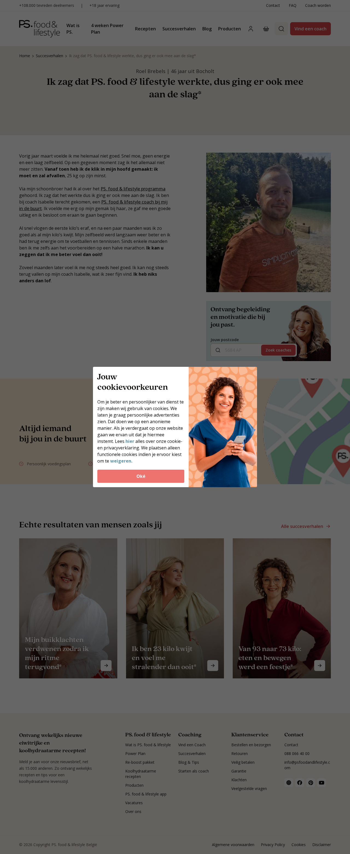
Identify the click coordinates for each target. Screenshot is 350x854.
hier (130, 441)
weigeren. (121, 461)
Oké (140, 476)
